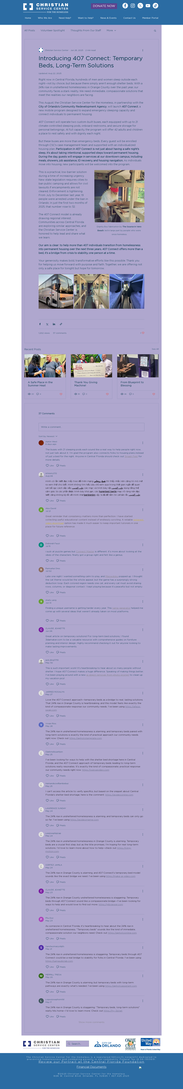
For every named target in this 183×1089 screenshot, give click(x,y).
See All (155, 349)
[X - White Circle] (140, 5)
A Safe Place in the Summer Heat (40, 384)
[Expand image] (56, 291)
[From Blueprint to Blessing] (138, 365)
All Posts (29, 30)
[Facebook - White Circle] (125, 5)
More (110, 30)
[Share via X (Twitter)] (47, 324)
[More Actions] (142, 443)
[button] (108, 18)
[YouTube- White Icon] (148, 5)
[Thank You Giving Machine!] (91, 365)
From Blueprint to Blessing (132, 384)
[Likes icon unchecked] (47, 465)
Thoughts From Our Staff (85, 30)
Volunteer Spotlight (53, 30)
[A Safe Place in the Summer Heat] (45, 365)
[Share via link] (61, 324)
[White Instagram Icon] (133, 5)
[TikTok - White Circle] (155, 5)
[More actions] (142, 50)
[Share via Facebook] (40, 324)
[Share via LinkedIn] (54, 324)
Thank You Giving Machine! (85, 384)
